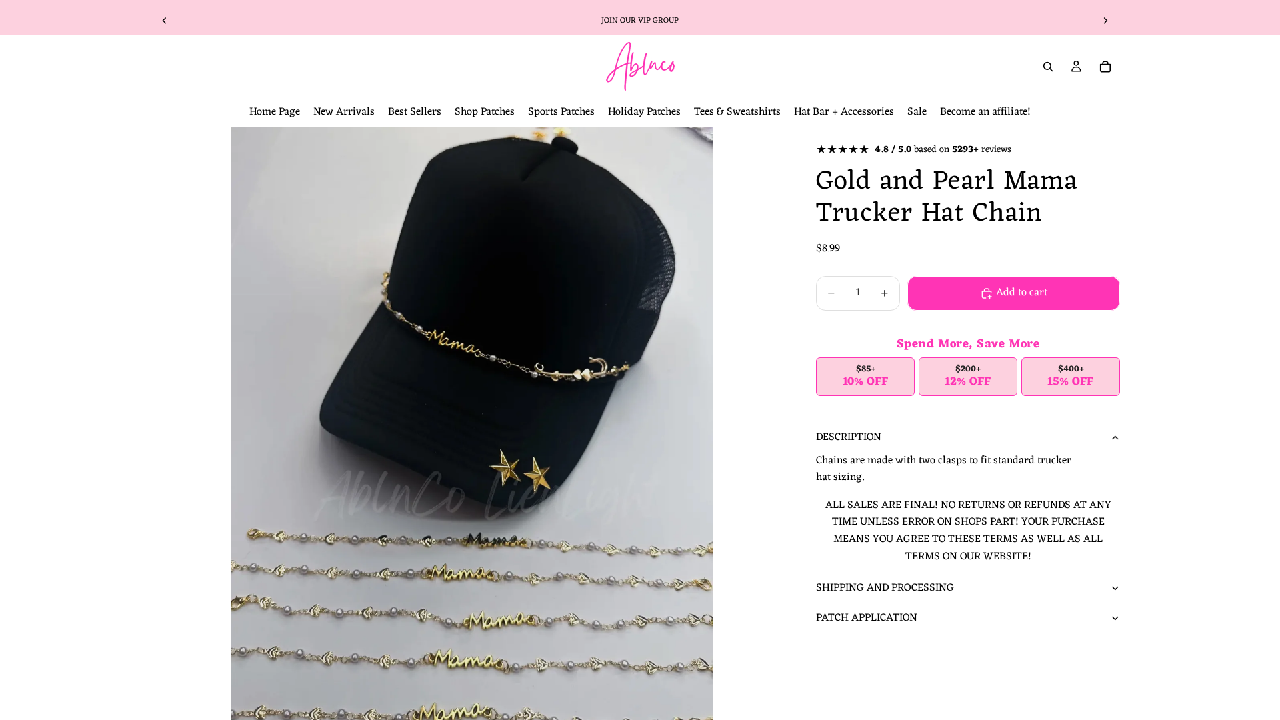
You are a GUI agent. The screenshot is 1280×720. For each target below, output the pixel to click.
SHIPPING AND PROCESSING (885, 588)
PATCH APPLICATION (866, 618)
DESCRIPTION (848, 437)
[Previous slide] (164, 20)
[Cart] (1105, 66)
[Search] (1048, 66)
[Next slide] (1105, 20)
